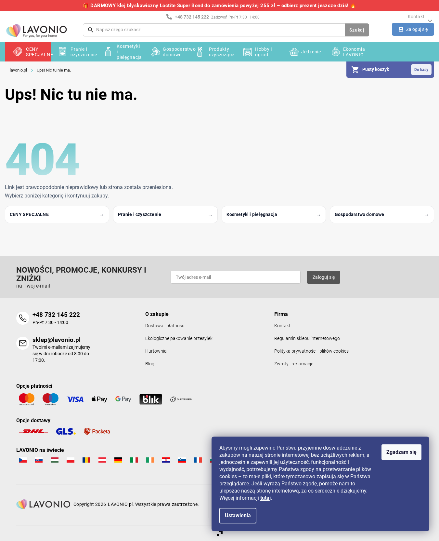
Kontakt (416, 16)
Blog (149, 364)
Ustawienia (238, 515)
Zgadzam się (401, 452)
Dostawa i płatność (164, 326)
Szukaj (356, 30)
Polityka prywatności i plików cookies (311, 351)
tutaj (265, 498)
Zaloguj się (324, 277)
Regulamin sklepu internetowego (307, 338)
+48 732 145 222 (56, 314)
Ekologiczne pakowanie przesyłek (179, 338)
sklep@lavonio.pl (56, 340)
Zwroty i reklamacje (293, 364)
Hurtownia (156, 351)
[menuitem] (28, 51)
